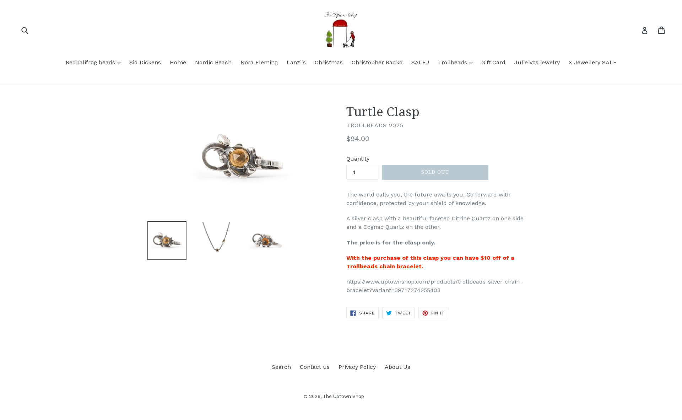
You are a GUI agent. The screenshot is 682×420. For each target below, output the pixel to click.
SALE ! (420, 62)
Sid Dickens (145, 62)
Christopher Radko (377, 62)
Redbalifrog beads (95, 62)
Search (281, 367)
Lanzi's (296, 62)
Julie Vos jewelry (537, 62)
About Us (397, 367)
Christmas (329, 62)
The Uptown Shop (343, 396)
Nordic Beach (213, 62)
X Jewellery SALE (593, 62)
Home (178, 62)
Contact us (315, 367)
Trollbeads (457, 62)
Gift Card (493, 62)
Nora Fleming (259, 62)
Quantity (357, 158)
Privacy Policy (357, 367)
